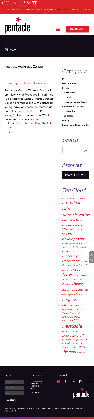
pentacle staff (73, 335)
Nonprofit (74, 313)
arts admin (71, 203)
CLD (78, 247)
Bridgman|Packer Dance (72, 229)
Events (65, 88)
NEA (80, 306)
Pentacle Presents (70, 332)
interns (67, 290)
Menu (58, 29)
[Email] (58, 381)
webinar (83, 353)
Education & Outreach (73, 106)
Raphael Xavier (81, 340)
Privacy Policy (35, 392)
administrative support (74, 198)
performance (67, 340)
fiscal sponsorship (72, 279)
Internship (80, 290)
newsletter (68, 309)
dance (76, 261)
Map (32, 388)
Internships (70, 111)
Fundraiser (67, 284)
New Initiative (69, 83)
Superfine (66, 347)
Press (64, 79)
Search (86, 150)
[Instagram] (80, 381)
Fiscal (68, 97)
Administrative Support (76, 102)
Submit (10, 400)
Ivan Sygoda (67, 295)
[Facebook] (66, 381)
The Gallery (78, 347)
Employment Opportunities (75, 125)
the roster (70, 352)
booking (76, 225)
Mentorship (70, 305)
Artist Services (69, 92)
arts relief (68, 220)
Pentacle (72, 326)
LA (80, 295)
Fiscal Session (81, 275)
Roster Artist (75, 343)
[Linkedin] (88, 381)
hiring (78, 284)
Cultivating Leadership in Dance (72, 256)
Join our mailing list (63, 9)
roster (65, 343)
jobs (76, 294)
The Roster (76, 29)
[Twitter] (73, 381)
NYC (75, 320)
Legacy (65, 120)
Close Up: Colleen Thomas (25, 83)
